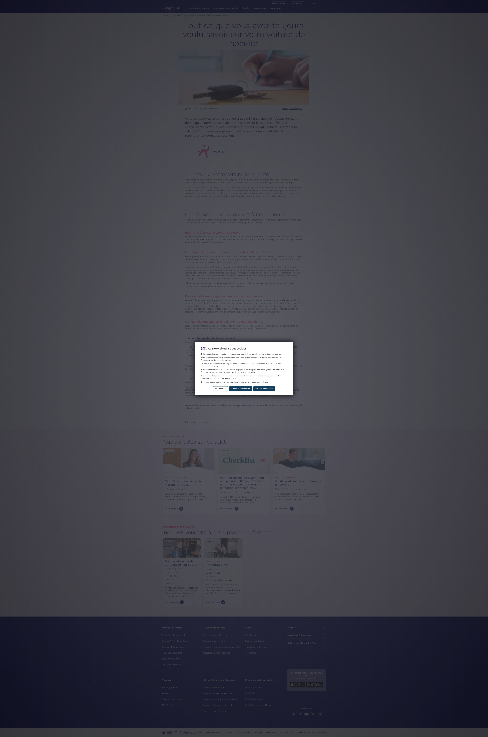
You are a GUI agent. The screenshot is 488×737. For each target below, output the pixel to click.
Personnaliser (220, 388)
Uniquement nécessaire (240, 388)
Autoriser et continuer (264, 388)
